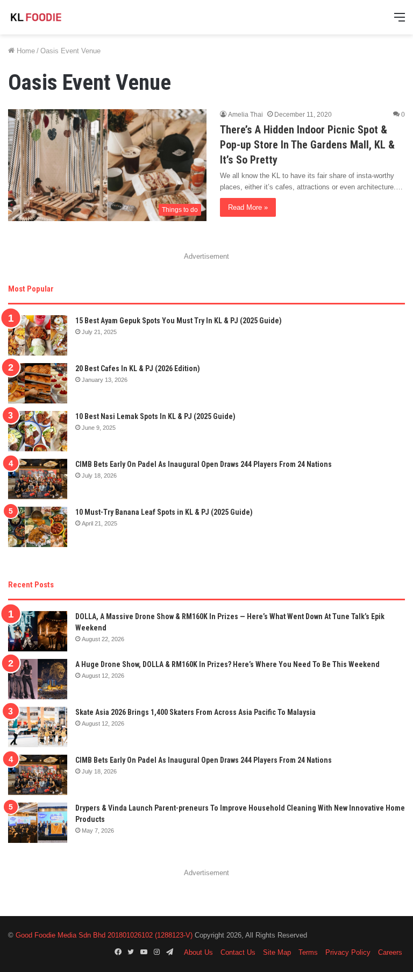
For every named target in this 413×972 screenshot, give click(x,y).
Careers (390, 952)
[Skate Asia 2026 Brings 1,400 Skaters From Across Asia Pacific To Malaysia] (37, 727)
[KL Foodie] (59, 17)
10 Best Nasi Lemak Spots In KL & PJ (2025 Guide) (155, 416)
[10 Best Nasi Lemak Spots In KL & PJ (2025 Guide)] (37, 431)
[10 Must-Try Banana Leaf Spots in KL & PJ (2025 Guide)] (37, 527)
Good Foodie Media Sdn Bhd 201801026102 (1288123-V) (104, 935)
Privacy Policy (348, 952)
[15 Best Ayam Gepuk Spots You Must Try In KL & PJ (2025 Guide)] (37, 335)
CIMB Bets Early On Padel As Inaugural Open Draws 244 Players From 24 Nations (203, 464)
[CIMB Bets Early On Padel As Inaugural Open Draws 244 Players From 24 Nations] (37, 479)
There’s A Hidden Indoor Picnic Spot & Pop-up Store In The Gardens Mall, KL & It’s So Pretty (307, 144)
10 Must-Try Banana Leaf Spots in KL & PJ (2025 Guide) (164, 512)
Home (25, 51)
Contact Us (237, 952)
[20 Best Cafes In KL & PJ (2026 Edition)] (37, 383)
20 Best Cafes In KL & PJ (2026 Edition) (137, 368)
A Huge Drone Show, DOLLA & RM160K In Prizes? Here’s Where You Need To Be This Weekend (227, 664)
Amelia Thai (245, 114)
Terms (308, 952)
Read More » (248, 207)
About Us (198, 952)
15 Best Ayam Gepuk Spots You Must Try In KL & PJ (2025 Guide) (178, 320)
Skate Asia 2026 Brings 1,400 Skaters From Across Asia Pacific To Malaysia (195, 712)
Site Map (277, 952)
